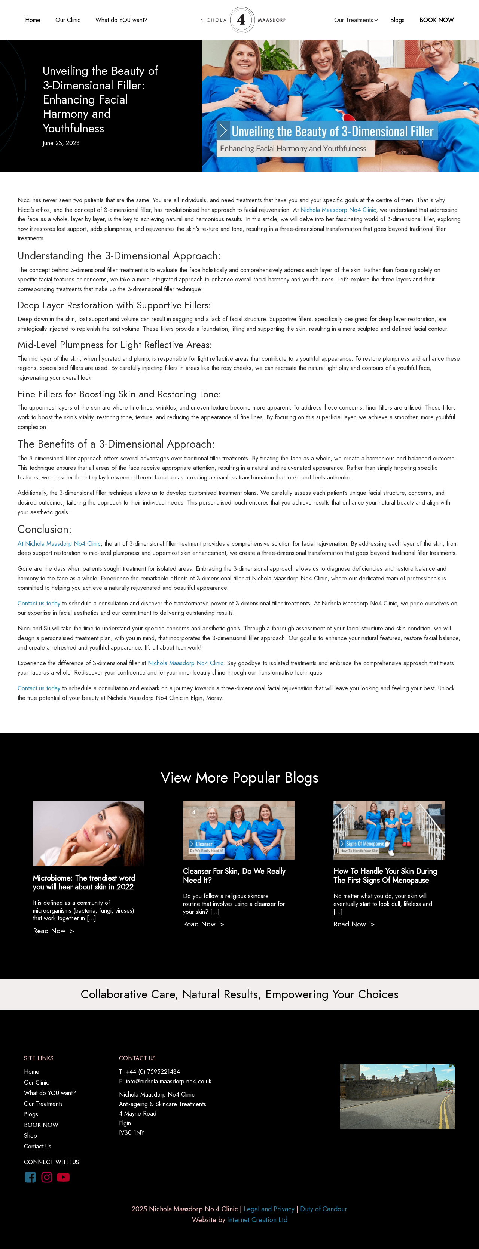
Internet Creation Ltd (257, 1220)
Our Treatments (43, 1104)
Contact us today (39, 603)
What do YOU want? (121, 20)
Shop (30, 1135)
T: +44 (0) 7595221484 (149, 1071)
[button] (356, 20)
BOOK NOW (436, 20)
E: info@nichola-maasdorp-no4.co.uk (165, 1081)
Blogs (397, 20)
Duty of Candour (323, 1209)
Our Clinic (67, 20)
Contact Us (37, 1146)
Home (32, 20)
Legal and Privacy (269, 1209)
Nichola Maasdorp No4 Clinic (338, 210)
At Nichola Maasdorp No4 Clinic (59, 543)
